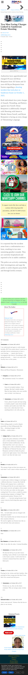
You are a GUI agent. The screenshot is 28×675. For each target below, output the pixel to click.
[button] (2, 2)
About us (14, 657)
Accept (4, 672)
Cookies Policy (14, 663)
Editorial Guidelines (14, 656)
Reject (11, 672)
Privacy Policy (14, 661)
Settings (18, 672)
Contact (14, 659)
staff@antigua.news (5, 35)
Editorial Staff (5, 32)
